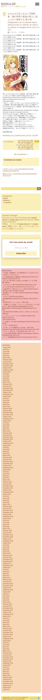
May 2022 (6, 451)
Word (23, 697)
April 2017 (6, 575)
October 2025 (7, 368)
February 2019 (7, 531)
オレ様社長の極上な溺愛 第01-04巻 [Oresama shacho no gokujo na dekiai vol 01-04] (20, 277)
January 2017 (7, 581)
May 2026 (6, 353)
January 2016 (7, 606)
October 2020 (7, 490)
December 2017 (8, 559)
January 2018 (7, 557)
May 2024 (6, 402)
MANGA (22, 32)
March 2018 (6, 553)
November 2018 (8, 537)
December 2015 (8, 608)
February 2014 (7, 653)
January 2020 (7, 508)
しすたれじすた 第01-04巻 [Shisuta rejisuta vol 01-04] (19, 284)
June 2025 (6, 376)
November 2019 (8, 512)
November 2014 (8, 634)
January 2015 (7, 630)
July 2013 (6, 667)
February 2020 (7, 506)
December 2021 (8, 461)
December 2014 (8, 632)
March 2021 (6, 480)
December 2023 (8, 413)
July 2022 (6, 447)
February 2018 (7, 555)
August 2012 (7, 687)
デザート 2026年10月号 (10, 325)
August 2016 (7, 592)
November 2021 (8, 463)
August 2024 (7, 396)
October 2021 (7, 465)
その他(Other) (7, 202)
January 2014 (7, 655)
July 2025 (6, 374)
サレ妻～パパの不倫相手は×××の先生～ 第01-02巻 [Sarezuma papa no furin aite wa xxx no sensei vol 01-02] (20, 328)
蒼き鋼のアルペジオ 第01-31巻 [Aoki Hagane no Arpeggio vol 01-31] (20, 293)
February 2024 (7, 408)
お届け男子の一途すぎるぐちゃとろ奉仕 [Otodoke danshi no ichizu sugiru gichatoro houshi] (20, 290)
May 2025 (6, 378)
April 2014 (6, 649)
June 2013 (6, 669)
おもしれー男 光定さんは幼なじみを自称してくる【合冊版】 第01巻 (19, 281)
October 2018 (7, 539)
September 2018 (8, 541)
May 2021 (6, 476)
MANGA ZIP (6, 697)
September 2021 (8, 467)
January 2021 (7, 484)
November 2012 (8, 683)
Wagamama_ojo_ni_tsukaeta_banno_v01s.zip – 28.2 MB (20, 135)
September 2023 (8, 419)
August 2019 (7, 518)
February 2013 (7, 677)
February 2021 (7, 482)
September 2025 (8, 370)
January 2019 (7, 533)
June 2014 (6, 645)
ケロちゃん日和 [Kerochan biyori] (13, 296)
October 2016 (7, 588)
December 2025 (8, 364)
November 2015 (8, 610)
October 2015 (7, 612)
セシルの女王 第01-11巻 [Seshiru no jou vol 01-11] (18, 287)
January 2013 (7, 679)
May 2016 (6, 598)
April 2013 (6, 673)
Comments (18, 698)
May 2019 (6, 524)
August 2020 (7, 494)
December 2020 (8, 486)
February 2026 (7, 360)
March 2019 (6, 529)
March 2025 (6, 382)
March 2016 (6, 602)
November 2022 (8, 439)
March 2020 (6, 504)
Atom (11, 698)
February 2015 (7, 628)
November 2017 (8, 561)
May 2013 (6, 671)
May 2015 (6, 622)
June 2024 (6, 400)
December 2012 (8, 681)
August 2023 (7, 421)
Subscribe (21, 253)
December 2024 (8, 388)
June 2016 (6, 596)
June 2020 (6, 498)
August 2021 (7, 470)
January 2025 (7, 386)
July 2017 (6, 569)
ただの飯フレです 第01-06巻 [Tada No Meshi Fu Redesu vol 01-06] (21, 322)
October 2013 (7, 661)
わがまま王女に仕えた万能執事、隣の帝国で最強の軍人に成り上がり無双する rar (25, 142)
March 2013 (6, 675)
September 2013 (8, 663)
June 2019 (6, 522)
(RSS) (8, 698)
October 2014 (7, 636)
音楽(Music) (6, 200)
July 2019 (6, 520)
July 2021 (6, 472)
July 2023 (6, 423)
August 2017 (7, 567)
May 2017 (6, 573)
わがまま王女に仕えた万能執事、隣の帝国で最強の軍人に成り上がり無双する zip (25, 147)
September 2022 (8, 443)
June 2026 (6, 351)
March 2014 (6, 651)
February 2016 (7, 604)
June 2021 (6, 474)
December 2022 (8, 437)
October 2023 (7, 417)
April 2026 (6, 356)
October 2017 (7, 563)
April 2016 (6, 600)
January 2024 (7, 410)
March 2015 (6, 626)
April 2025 (6, 380)
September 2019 (8, 516)
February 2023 (7, 433)
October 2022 (7, 441)
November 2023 (8, 415)
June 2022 (6, 449)
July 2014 (6, 643)
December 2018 (8, 535)
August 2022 (7, 445)
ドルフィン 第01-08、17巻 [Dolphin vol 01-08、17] (18, 331)
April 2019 (6, 527)
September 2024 (8, 394)
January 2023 (7, 435)
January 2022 (7, 459)
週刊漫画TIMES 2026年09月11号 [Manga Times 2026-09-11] (20, 299)
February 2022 (7, 457)
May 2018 (6, 549)
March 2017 (6, 577)
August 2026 (7, 347)
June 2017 (6, 571)
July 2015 (6, 618)
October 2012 (7, 685)
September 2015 (8, 614)
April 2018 (6, 551)
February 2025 (7, 384)
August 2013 (7, 665)
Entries (4, 698)
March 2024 (6, 406)
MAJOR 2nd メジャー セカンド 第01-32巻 (15, 302)
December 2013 (8, 657)
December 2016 (8, 584)
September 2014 (8, 638)
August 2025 (7, 372)
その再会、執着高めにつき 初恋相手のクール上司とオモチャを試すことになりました (20, 274)
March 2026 (6, 358)
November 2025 (8, 366)
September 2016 (8, 590)
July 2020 (6, 496)
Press (26, 697)
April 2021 (6, 478)
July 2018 (6, 545)
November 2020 (8, 488)
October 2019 (7, 514)
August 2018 (7, 543)
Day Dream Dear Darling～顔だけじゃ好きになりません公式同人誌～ (20, 312)
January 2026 (7, 362)
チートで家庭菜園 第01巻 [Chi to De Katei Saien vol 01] (20, 337)
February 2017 (7, 579)
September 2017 (8, 565)
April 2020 (6, 502)
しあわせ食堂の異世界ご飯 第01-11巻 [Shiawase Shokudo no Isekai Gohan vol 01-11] (20, 334)
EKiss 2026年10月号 (9, 319)
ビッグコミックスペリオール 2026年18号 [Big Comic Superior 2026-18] (18, 316)
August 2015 (7, 616)
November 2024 (8, 390)
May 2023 (6, 427)
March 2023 (6, 431)
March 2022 (6, 455)
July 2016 (6, 594)
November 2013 (8, 659)
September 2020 (8, 492)
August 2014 (7, 641)
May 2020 (6, 500)
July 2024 (6, 398)
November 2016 (8, 586)
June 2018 (6, 547)
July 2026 (6, 349)
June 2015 (6, 620)
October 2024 (7, 392)
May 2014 (6, 647)
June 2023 (6, 425)
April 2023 (6, 429)
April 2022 (6, 453)
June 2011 (6, 689)
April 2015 (6, 624)
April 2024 (6, 404)
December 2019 (8, 510)
